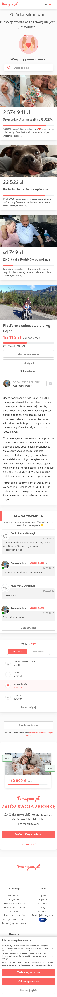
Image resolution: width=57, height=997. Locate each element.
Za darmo (42, 903)
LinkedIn (33, 874)
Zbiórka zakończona (28, 354)
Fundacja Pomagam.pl (42, 915)
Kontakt (14, 911)
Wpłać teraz (19, 687)
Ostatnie (17, 651)
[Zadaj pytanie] (50, 383)
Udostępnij (28, 363)
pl (46, 4)
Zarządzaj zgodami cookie (14, 923)
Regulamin (14, 899)
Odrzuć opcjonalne (28, 981)
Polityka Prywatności (14, 903)
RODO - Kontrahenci (14, 907)
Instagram (24, 874)
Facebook (6, 874)
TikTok (42, 874)
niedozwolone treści (37, 732)
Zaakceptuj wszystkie (28, 972)
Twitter (15, 874)
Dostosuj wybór (28, 990)
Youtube (51, 874)
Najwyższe (38, 651)
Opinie (43, 895)
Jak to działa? (28, 844)
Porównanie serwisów (14, 915)
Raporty (43, 899)
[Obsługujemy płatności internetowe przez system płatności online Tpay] (43, 919)
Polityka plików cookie (14, 919)
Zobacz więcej (28, 627)
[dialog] (28, 967)
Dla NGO (42, 911)
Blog (43, 907)
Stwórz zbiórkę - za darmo (28, 834)
